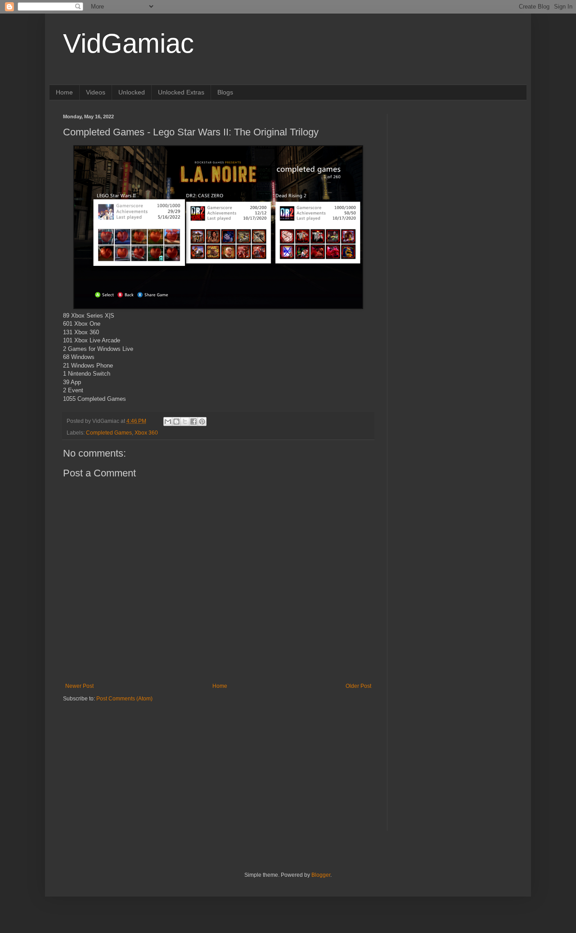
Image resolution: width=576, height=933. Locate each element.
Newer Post (79, 686)
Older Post (358, 686)
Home (64, 92)
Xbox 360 (146, 433)
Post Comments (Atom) (124, 698)
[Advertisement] (119, 759)
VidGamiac (128, 43)
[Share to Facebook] (193, 421)
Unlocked (131, 92)
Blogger (320, 875)
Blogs (225, 92)
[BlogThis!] (176, 421)
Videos (95, 92)
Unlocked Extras (181, 92)
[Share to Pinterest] (202, 421)
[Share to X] (184, 421)
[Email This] (167, 421)
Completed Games (109, 433)
